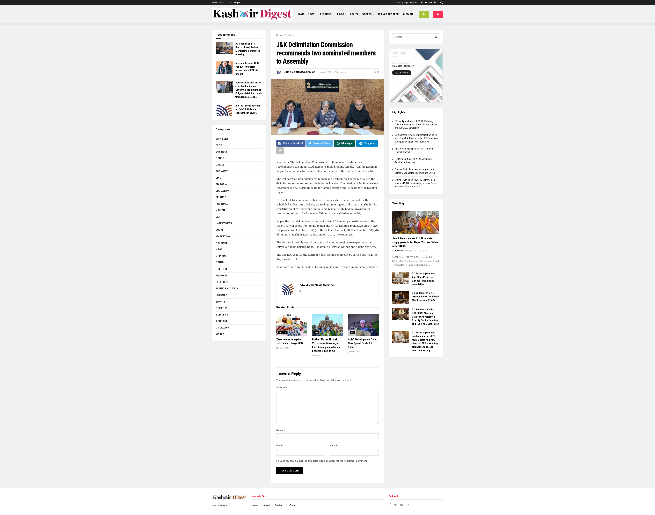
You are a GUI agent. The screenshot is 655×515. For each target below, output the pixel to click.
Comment (283, 387)
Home (214, 2)
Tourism (221, 321)
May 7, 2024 (283, 348)
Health (354, 14)
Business (325, 14)
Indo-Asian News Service (300, 72)
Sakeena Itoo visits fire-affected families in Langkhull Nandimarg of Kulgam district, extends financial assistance (248, 89)
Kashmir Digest (221, 505)
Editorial (222, 184)
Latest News (224, 223)
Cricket (221, 164)
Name (280, 430)
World (220, 334)
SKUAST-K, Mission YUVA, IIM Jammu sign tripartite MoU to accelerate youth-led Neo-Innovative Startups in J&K (415, 183)
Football (222, 204)
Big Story (222, 138)
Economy (222, 171)
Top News (289, 35)
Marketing (223, 236)
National (222, 243)
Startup (221, 308)
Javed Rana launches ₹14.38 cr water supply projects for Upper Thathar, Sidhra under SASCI (415, 242)
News (311, 14)
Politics (221, 269)
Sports (367, 14)
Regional (221, 275)
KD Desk (399, 251)
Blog (219, 145)
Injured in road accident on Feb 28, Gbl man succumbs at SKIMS (248, 109)
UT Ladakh (222, 327)
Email (280, 445)
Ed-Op (340, 14)
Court (220, 158)
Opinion (221, 256)
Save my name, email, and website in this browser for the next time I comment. (324, 461)
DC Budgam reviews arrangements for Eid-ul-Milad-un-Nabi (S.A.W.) (425, 296)
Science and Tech (227, 288)
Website (334, 445)
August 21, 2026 (414, 251)
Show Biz (407, 14)
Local (219, 229)
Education (222, 190)
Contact (229, 2)
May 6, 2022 (325, 72)
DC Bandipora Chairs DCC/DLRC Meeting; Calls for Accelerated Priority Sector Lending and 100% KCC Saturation (416, 124)
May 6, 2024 (319, 356)
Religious (222, 282)
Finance (221, 197)
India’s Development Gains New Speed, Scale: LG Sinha (362, 343)
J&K (316, 333)
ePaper (237, 2)
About (221, 2)
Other (220, 262)
